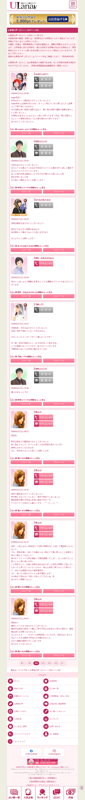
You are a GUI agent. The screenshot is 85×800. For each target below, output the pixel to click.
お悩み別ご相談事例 (58, 704)
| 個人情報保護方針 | (37, 778)
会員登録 (53, 681)
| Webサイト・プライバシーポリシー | (42, 785)
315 (55, 663)
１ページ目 (39, 56)
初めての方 (18, 688)
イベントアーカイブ (22, 734)
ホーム (17, 681)
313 (42, 663)
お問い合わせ (55, 726)
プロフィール (58, 133)
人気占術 (17, 719)
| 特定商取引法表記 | (37, 782)
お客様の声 (18, 704)
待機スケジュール (21, 696)
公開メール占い (20, 711)
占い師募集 (54, 734)
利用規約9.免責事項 (45, 66)
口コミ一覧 (26, 133)
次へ (63, 663)
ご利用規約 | (51, 778)
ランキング (54, 719)
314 (49, 663)
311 (29, 663)
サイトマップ (19, 741)
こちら (55, 767)
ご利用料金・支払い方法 (59, 696)
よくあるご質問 (20, 726)
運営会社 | (51, 782)
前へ (23, 663)
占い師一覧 (54, 688)
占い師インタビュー (58, 711)
